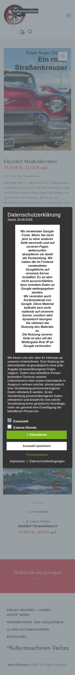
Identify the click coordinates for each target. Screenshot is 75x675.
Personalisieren (37, 454)
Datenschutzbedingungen (47, 461)
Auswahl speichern (37, 446)
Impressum (17, 461)
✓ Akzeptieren (36, 434)
